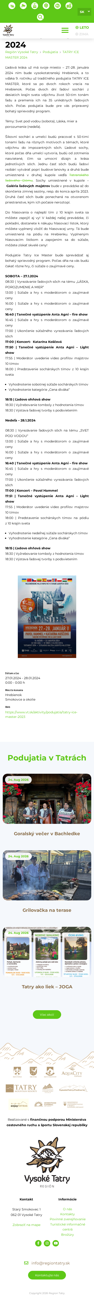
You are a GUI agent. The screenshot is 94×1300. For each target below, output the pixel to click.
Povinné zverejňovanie (68, 1219)
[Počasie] (11, 5)
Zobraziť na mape (26, 1225)
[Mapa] (68, 5)
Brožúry (67, 1235)
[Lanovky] (34, 5)
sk (82, 12)
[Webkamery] (23, 5)
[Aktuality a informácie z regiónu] (46, 5)
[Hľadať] (40, 17)
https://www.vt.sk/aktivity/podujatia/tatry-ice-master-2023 (41, 714)
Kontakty (67, 1214)
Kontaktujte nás (47, 1275)
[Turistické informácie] (57, 5)
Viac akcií (47, 1014)
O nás (67, 1209)
